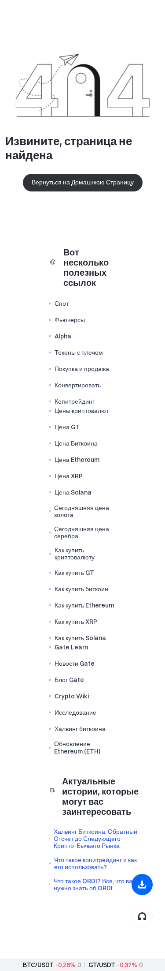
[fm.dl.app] (142, 884)
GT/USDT (101, 964)
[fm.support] (142, 916)
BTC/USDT (38, 964)
